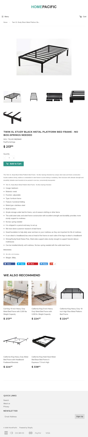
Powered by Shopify (26, 427)
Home (5, 22)
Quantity (6, 154)
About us (6, 403)
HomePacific (13, 427)
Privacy (6, 406)
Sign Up (79, 416)
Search (6, 400)
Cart (84, 16)
